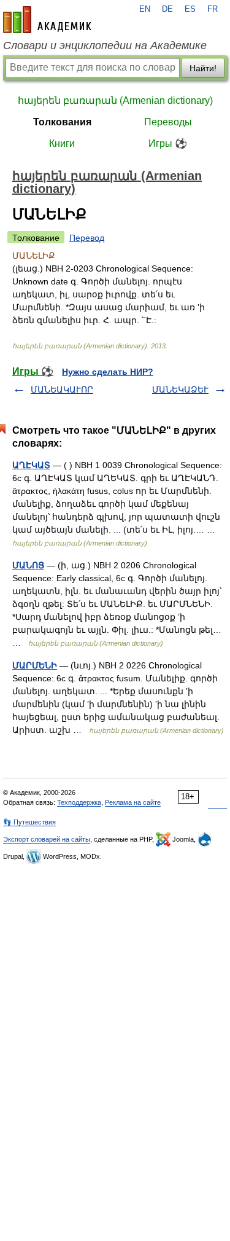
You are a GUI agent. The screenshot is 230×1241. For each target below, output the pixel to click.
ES (190, 9)
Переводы (168, 122)
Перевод (86, 238)
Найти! (203, 68)
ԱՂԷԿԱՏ (31, 465)
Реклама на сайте (133, 802)
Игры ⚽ (167, 143)
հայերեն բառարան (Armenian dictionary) (115, 100)
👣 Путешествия (29, 822)
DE (167, 9)
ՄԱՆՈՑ (28, 565)
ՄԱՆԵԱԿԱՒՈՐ (62, 389)
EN (144, 9)
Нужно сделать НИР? (107, 372)
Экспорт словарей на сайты (46, 839)
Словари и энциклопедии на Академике (105, 45)
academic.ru (47, 19)
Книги (62, 143)
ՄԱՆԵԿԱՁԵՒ (180, 389)
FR (212, 9)
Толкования (62, 122)
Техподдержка (79, 802)
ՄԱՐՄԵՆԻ (34, 665)
